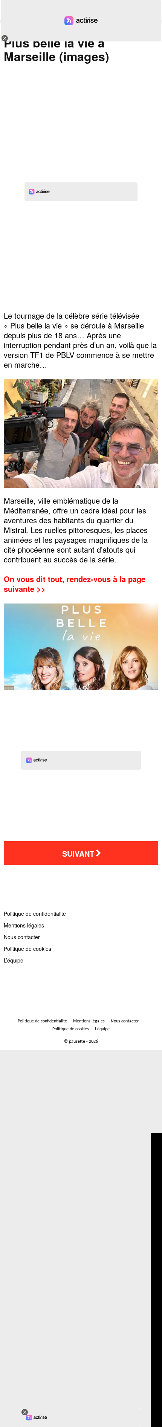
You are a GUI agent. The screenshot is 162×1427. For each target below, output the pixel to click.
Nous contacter (22, 937)
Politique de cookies (27, 948)
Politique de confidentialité (35, 913)
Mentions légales (24, 925)
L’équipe (13, 960)
